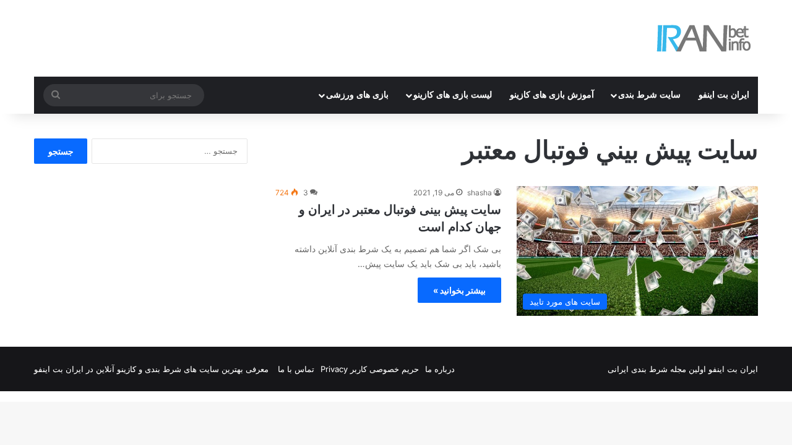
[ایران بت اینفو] (704, 38)
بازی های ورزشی (357, 95)
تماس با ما (296, 369)
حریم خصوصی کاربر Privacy (370, 369)
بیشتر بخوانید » (459, 290)
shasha (479, 192)
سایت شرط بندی (649, 95)
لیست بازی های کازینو (452, 95)
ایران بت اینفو (724, 95)
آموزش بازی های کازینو (552, 95)
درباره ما (440, 369)
